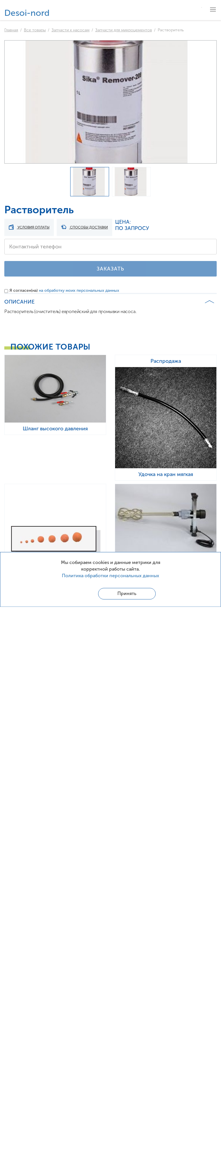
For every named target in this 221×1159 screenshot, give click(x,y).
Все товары (35, 30)
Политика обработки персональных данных (110, 575)
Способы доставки (88, 227)
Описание (19, 302)
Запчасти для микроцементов (123, 30)
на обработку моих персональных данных (79, 290)
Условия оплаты (33, 227)
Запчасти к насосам (70, 30)
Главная (11, 30)
